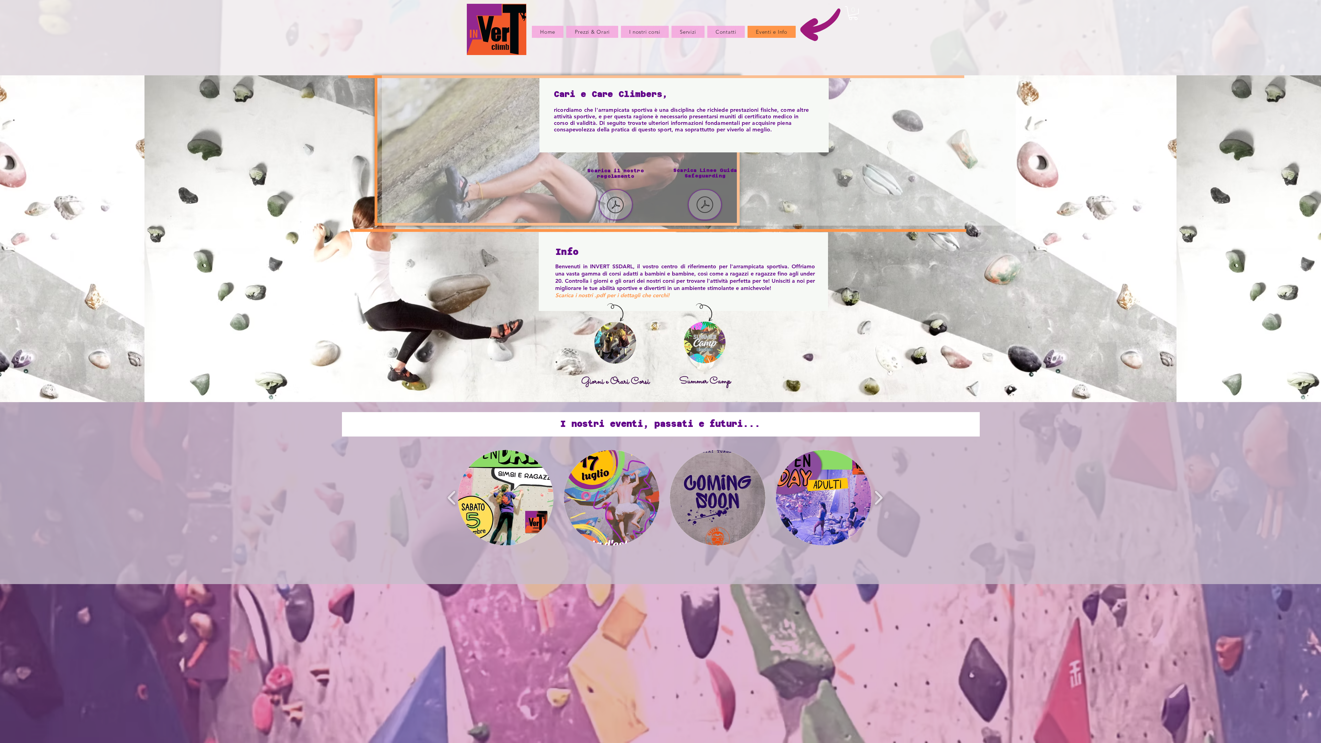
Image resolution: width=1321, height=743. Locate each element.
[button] (853, 13)
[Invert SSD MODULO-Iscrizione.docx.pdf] (705, 205)
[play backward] (452, 497)
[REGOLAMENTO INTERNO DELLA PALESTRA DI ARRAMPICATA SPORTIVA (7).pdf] (615, 205)
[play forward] (878, 497)
